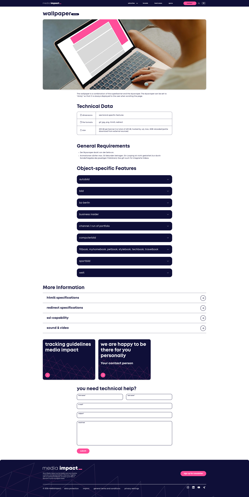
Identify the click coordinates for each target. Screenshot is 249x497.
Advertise (131, 3)
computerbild (87, 238)
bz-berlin (84, 203)
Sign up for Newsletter (193, 473)
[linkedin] (193, 487)
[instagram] (188, 487)
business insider (89, 214)
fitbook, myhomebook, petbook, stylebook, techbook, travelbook (118, 249)
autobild (84, 179)
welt (81, 273)
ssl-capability (58, 318)
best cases (158, 3)
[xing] (204, 487)
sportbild (84, 261)
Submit (83, 451)
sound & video (58, 328)
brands (145, 3)
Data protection (71, 488)
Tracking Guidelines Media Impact (47, 375)
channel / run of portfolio (94, 226)
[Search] (199, 3)
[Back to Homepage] (52, 3)
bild (81, 191)
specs (171, 3)
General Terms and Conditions (107, 488)
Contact (189, 3)
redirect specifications (65, 307)
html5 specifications (63, 297)
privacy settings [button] (131, 488)
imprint (86, 488)
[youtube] (199, 487)
